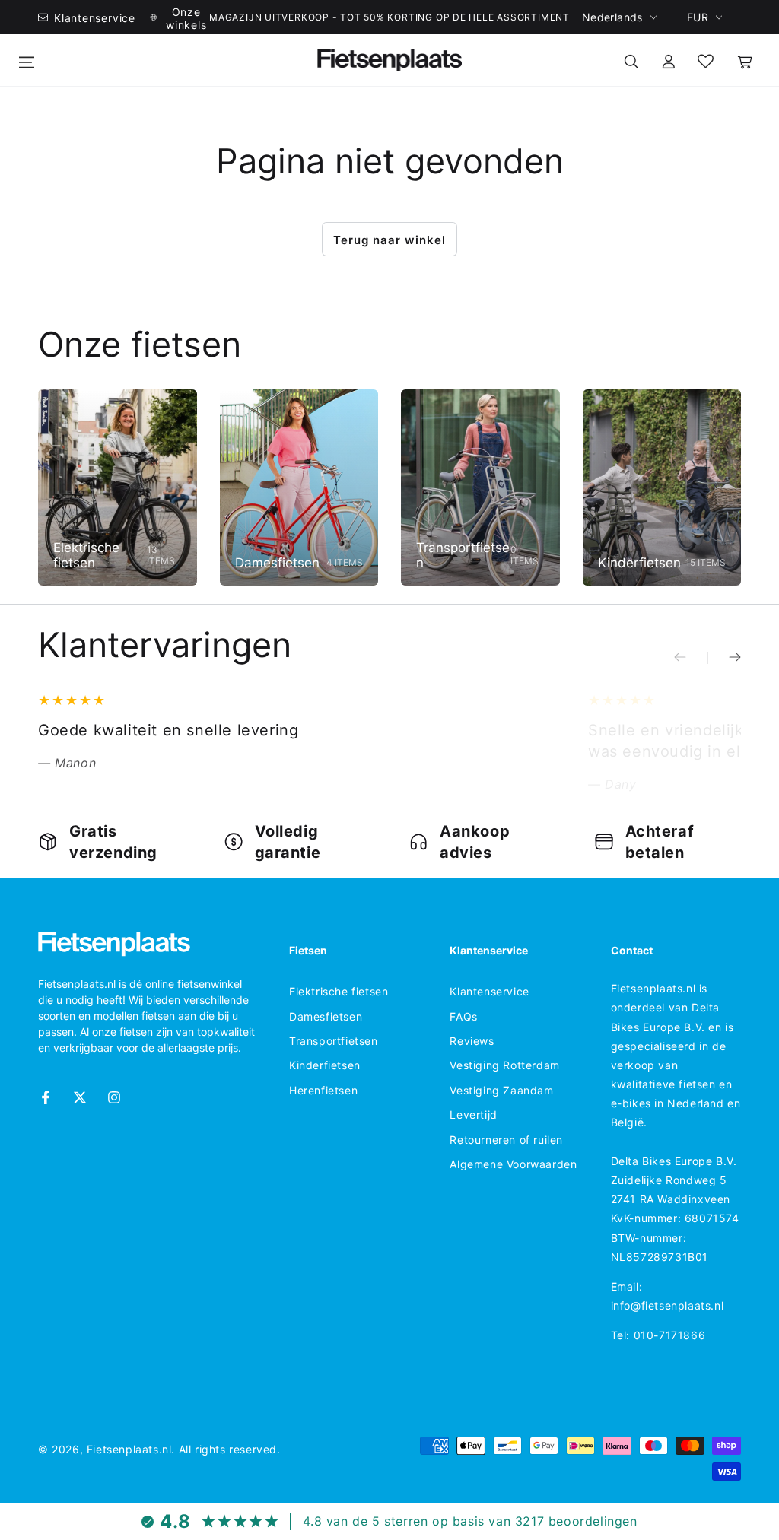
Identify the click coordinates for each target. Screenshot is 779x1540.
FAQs (463, 1016)
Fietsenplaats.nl (129, 1449)
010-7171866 (670, 1335)
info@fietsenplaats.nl (667, 1305)
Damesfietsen (325, 1016)
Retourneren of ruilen (506, 1139)
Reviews (472, 1040)
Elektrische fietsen (338, 991)
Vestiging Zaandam (501, 1090)
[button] (631, 60)
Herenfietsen (323, 1090)
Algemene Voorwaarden (513, 1163)
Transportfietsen (333, 1040)
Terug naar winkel (389, 240)
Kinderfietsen (325, 1065)
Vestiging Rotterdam (504, 1065)
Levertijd (473, 1114)
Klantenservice (489, 991)
